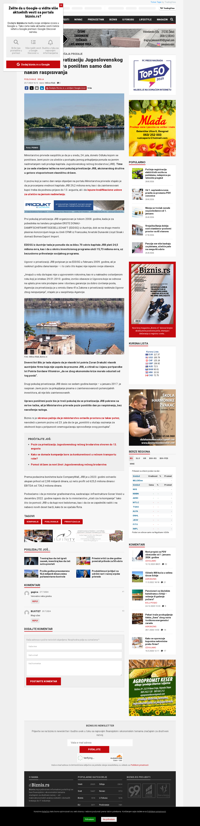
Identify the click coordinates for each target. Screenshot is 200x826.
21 (164, 582)
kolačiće (46, 812)
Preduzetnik (96, 19)
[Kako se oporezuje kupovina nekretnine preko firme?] (137, 642)
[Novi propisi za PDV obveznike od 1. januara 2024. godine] (137, 555)
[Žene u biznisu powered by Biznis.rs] (163, 790)
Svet (80, 791)
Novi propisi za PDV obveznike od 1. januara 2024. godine (157, 555)
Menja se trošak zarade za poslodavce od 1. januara (157, 211)
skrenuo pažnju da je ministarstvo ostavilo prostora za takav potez (78, 418)
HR (144, 458)
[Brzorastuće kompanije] (149, 790)
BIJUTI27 (35, 611)
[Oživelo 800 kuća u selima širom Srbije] (137, 576)
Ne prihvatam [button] (109, 819)
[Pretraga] (172, 19)
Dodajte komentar (38, 629)
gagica (34, 592)
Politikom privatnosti (139, 765)
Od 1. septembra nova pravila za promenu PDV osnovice (158, 193)
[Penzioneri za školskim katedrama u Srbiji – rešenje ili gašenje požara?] (137, 595)
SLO (138, 458)
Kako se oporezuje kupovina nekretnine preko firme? (156, 641)
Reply (35, 601)
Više (90, 88)
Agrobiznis (150, 579)
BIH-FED (164, 458)
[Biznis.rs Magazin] (152, 294)
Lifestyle (145, 19)
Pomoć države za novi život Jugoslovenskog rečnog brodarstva (68, 464)
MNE (132, 464)
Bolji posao (151, 603)
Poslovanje (30, 79)
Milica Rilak (50, 83)
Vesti (65, 19)
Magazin (162, 19)
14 (164, 630)
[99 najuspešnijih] (134, 790)
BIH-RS (153, 458)
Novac (78, 19)
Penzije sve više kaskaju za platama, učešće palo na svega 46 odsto (158, 246)
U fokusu (128, 19)
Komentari (32, 585)
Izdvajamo (150, 561)
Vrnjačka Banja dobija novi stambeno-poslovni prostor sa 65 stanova (158, 229)
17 (164, 651)
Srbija (41, 79)
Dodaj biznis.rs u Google (35, 64)
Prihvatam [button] (89, 819)
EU (79, 805)
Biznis (113, 19)
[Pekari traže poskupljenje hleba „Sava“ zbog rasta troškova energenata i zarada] (137, 618)
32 (165, 564)
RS (131, 458)
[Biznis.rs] (39, 784)
